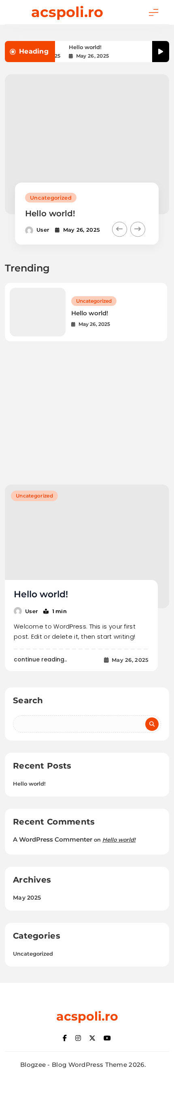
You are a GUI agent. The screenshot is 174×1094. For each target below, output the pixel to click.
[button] (119, 229)
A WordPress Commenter (52, 839)
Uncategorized (51, 197)
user (42, 229)
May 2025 (27, 897)
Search (28, 700)
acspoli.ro (67, 12)
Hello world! (84, 47)
